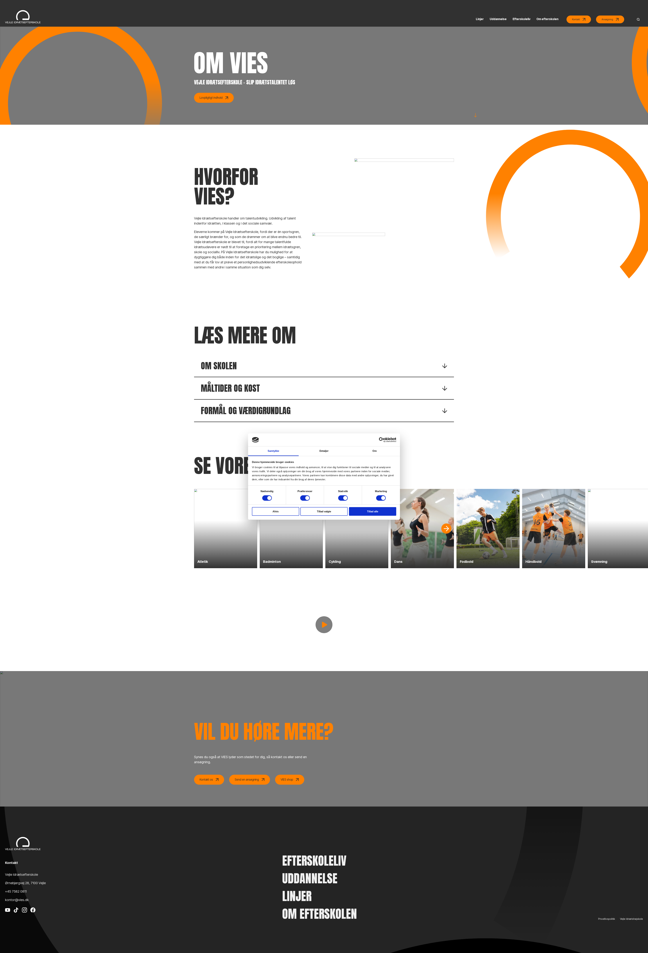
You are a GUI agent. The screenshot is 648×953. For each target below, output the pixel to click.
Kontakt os (206, 779)
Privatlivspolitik (606, 918)
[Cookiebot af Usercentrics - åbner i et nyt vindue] (381, 439)
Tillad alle (372, 511)
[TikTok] (16, 915)
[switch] (305, 498)
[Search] (637, 19)
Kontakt (576, 19)
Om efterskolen (319, 914)
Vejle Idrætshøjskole (631, 918)
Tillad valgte (324, 511)
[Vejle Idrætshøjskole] (22, 16)
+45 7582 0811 (16, 891)
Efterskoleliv (314, 860)
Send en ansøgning (247, 779)
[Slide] (446, 528)
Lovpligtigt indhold (211, 97)
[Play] (324, 624)
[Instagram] (24, 915)
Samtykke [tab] (273, 450)
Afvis (276, 511)
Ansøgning (607, 19)
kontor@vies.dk (17, 900)
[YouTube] (7, 915)
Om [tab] (374, 450)
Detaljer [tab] (324, 450)
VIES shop (287, 779)
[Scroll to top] (639, 941)
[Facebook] (32, 915)
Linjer (297, 896)
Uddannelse (309, 878)
